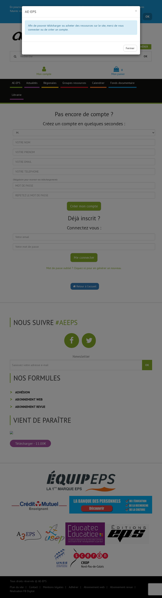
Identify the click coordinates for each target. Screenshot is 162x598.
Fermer (130, 48)
